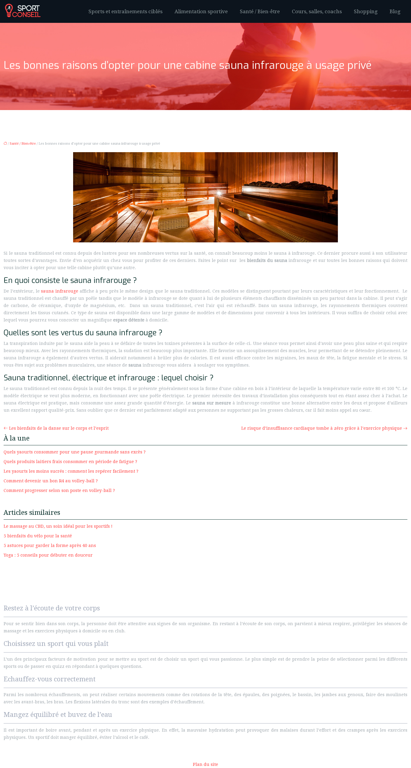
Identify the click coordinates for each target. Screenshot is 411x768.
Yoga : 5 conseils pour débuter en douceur (48, 555)
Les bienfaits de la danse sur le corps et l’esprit (59, 428)
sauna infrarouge (59, 291)
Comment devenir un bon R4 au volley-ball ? (51, 480)
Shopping (366, 11)
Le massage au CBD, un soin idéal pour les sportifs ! (58, 526)
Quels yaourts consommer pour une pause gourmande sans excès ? (75, 452)
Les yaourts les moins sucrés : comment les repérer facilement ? (71, 471)
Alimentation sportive (201, 11)
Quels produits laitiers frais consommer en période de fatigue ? (70, 461)
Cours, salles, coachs (317, 11)
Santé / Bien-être (260, 11)
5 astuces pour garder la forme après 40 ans (50, 545)
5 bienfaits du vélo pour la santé (38, 535)
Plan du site (205, 764)
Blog (395, 11)
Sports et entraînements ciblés (125, 11)
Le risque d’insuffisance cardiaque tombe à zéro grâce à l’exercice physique (321, 428)
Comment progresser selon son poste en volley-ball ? (59, 490)
